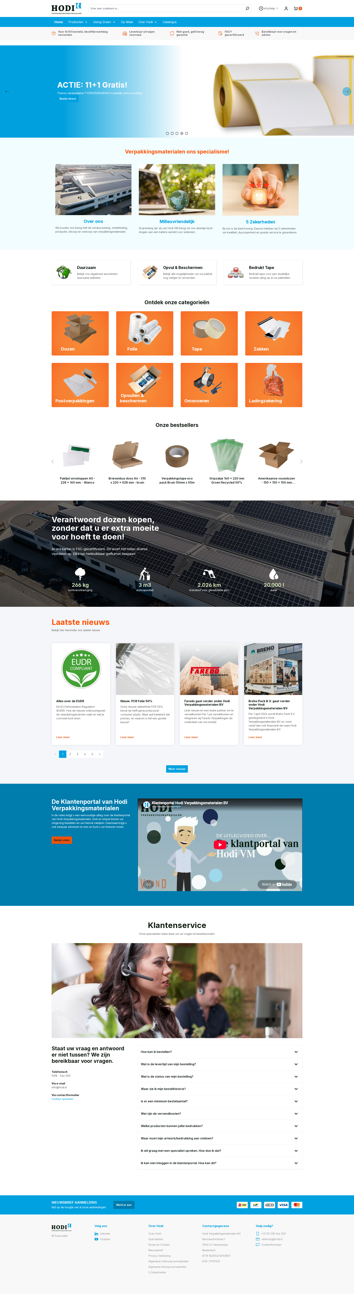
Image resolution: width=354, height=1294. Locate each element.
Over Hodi (154, 1233)
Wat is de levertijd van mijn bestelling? (168, 1064)
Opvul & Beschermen (182, 267)
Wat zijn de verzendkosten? (161, 1113)
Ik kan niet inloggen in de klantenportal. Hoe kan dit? (178, 1163)
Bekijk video (62, 840)
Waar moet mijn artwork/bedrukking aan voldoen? (177, 1138)
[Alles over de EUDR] (81, 669)
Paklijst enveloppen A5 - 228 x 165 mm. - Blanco (77, 480)
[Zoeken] (247, 8)
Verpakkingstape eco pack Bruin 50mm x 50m (177, 480)
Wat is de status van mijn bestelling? (167, 1076)
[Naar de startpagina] (66, 8)
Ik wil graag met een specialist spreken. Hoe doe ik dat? (181, 1150)
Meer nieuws (177, 768)
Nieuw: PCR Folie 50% (136, 701)
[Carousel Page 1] (167, 133)
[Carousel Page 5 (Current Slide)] (186, 133)
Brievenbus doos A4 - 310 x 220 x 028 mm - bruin (127, 480)
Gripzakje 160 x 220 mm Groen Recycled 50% (226, 480)
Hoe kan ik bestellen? (156, 1052)
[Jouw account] (286, 8)
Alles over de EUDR (70, 701)
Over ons (93, 221)
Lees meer (63, 737)
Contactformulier (271, 1244)
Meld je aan (124, 1204)
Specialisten (155, 1239)
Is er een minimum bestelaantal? (164, 1101)
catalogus (66, 100)
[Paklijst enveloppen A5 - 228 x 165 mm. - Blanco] (77, 455)
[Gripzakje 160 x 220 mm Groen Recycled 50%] (227, 455)
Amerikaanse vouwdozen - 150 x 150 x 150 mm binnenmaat (276, 480)
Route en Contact (159, 1244)
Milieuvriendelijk (177, 221)
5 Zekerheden (260, 222)
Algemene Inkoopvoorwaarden (167, 1266)
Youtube (105, 1239)
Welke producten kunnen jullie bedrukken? (172, 1126)
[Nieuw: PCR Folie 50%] (145, 669)
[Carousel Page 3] (177, 133)
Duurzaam (86, 267)
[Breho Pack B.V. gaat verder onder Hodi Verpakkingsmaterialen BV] (273, 669)
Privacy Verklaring (159, 1255)
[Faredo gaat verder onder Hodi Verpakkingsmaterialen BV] (209, 669)
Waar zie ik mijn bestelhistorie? (163, 1089)
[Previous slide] (7, 91)
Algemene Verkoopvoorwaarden (168, 1261)
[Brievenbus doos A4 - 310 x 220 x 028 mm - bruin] (127, 455)
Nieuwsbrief (155, 1250)
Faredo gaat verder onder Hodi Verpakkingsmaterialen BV (207, 702)
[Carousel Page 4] (181, 133)
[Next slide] (346, 91)
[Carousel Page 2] (172, 133)
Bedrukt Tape (261, 267)
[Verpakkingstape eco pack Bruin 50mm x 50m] (177, 455)
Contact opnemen (62, 1098)
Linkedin (105, 1233)
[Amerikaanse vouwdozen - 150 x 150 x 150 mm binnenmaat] (276, 455)
